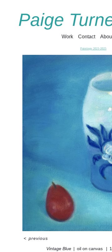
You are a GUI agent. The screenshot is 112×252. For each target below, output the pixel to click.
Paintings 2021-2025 (93, 48)
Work (67, 36)
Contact (86, 36)
